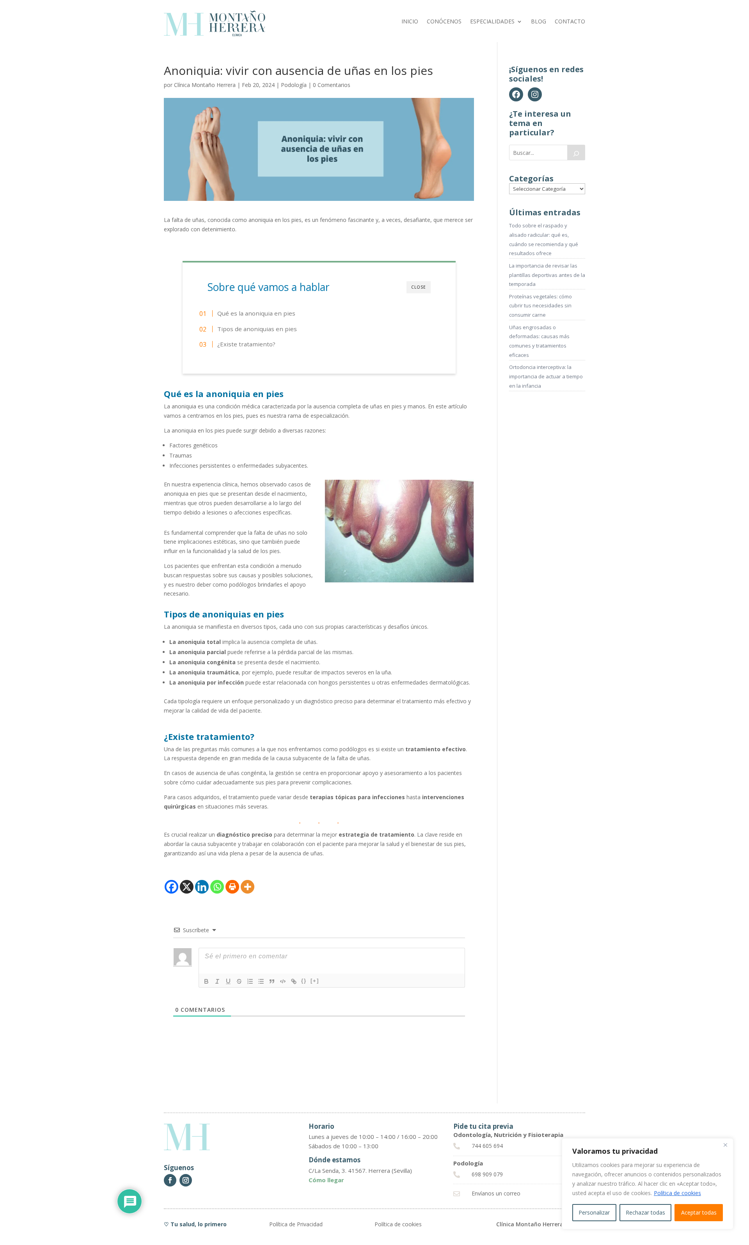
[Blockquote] (271, 981)
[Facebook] (171, 887)
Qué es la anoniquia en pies (256, 313)
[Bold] (206, 981)
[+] (315, 981)
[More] (247, 887)
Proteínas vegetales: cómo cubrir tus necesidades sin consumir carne (540, 306)
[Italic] (217, 981)
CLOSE (418, 287)
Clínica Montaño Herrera (205, 85)
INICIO (409, 22)
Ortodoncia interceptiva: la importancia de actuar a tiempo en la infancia (546, 376)
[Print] (232, 887)
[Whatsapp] (217, 887)
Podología (294, 85)
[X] (186, 887)
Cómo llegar (326, 1180)
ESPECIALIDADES (492, 22)
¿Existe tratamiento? (246, 344)
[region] (647, 1183)
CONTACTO (570, 22)
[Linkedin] (202, 887)
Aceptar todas (699, 1212)
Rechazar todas (645, 1212)
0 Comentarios (331, 85)
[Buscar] (576, 152)
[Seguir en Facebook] (170, 1180)
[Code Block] (282, 981)
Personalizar (594, 1212)
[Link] (293, 981)
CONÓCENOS (444, 22)
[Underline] (228, 981)
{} (304, 981)
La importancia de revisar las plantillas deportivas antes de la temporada (547, 275)
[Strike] (239, 981)
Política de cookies (677, 1193)
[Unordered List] (261, 981)
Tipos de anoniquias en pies (257, 329)
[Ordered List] (250, 981)
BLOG (538, 22)
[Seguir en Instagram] (185, 1180)
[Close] (725, 1144)
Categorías (531, 178)
